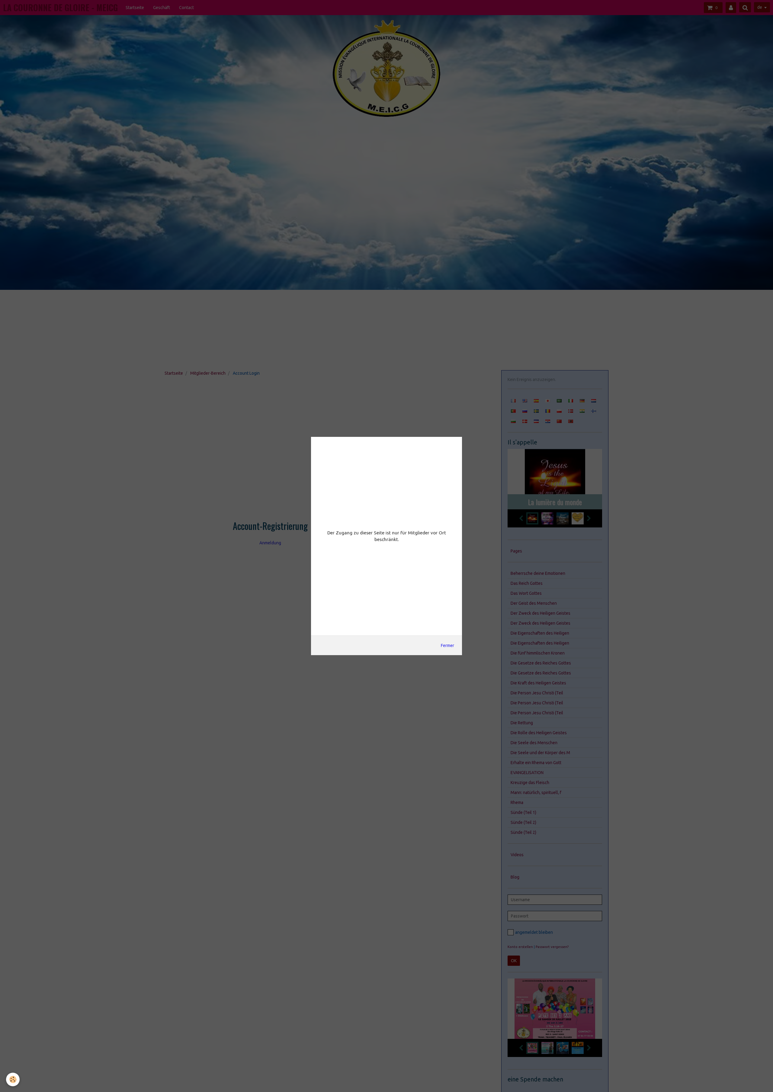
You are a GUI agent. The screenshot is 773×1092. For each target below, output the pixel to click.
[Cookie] (13, 1079)
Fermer (447, 645)
